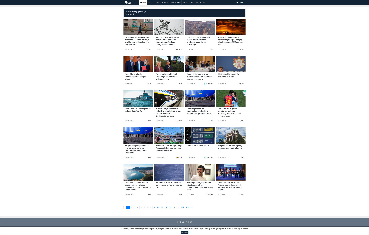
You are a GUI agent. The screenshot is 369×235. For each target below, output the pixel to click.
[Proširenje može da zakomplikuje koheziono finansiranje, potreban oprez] (200, 98)
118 (182, 207)
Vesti (150, 2)
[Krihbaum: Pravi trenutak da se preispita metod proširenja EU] (169, 172)
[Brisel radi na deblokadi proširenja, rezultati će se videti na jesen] (169, 64)
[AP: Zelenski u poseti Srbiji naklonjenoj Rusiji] (231, 64)
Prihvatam (184, 232)
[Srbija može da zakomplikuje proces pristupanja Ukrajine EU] (231, 135)
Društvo (179, 120)
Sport (191, 2)
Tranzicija (178, 49)
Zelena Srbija (175, 2)
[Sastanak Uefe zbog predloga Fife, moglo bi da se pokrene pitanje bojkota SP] (169, 135)
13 (170, 207)
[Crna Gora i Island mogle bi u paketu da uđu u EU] (138, 98)
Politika (241, 49)
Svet (149, 49)
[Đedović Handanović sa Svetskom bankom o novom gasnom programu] (200, 64)
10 (158, 207)
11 (162, 207)
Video (157, 2)
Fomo (185, 2)
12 (166, 207)
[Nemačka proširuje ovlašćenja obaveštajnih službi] (138, 64)
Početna (143, 2)
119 (187, 207)
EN (241, 2)
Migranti (198, 2)
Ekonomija (164, 2)
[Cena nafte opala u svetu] (200, 135)
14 (174, 207)
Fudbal (241, 120)
